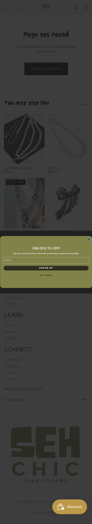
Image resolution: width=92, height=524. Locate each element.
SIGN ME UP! (46, 268)
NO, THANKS (46, 275)
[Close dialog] (89, 239)
